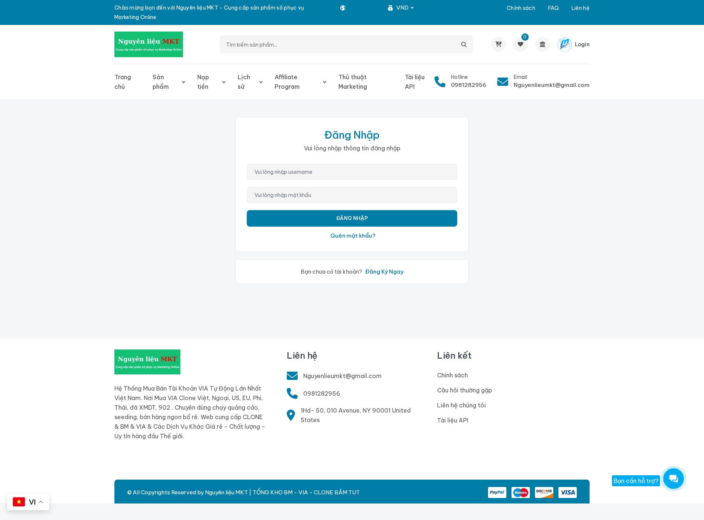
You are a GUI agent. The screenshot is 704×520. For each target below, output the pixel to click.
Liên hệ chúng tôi (461, 405)
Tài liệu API (415, 81)
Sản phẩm (161, 81)
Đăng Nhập (352, 218)
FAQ (553, 8)
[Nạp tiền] (542, 44)
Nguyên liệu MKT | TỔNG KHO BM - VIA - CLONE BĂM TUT (282, 492)
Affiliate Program (287, 81)
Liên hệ (581, 8)
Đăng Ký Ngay (384, 271)
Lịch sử (244, 81)
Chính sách (521, 8)
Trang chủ (122, 81)
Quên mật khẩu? (352, 235)
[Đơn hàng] (498, 44)
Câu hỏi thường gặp (464, 390)
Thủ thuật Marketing (352, 81)
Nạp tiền (203, 81)
